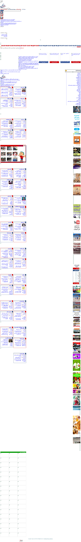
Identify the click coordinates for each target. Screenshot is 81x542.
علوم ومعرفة (22, 338)
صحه (10, 259)
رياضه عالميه (22, 248)
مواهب (10, 327)
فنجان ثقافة (22, 196)
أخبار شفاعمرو (21, 169)
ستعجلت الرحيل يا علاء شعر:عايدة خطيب (4, 38)
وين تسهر (22, 119)
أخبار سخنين (22, 179)
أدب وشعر (22, 222)
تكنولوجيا (9, 274)
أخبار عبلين (22, 87)
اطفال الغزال (20, 145)
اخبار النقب (9, 196)
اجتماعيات (22, 232)
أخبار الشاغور (9, 179)
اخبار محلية (22, 98)
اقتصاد (10, 301)
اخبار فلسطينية (8, 119)
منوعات (23, 285)
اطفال (23, 259)
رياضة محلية (9, 232)
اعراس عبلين (9, 311)
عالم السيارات (22, 301)
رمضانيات (9, 87)
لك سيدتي (9, 248)
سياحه (10, 285)
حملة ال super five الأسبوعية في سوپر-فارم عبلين (4, 33)
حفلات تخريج (22, 353)
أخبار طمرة (9, 169)
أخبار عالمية (9, 98)
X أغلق (1, 0)
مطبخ (23, 274)
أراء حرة (9, 222)
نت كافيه (22, 311)
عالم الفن (9, 206)
